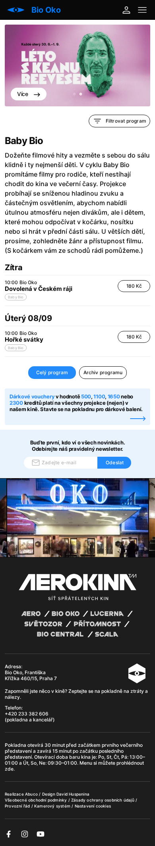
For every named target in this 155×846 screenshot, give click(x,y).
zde (9, 769)
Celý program (52, 372)
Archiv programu (103, 372)
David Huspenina (72, 794)
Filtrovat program (126, 121)
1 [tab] (74, 94)
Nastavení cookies (93, 806)
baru (75, 757)
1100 (99, 396)
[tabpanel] (77, 65)
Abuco (31, 794)
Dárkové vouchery (32, 396)
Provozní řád (18, 806)
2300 (16, 403)
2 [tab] (81, 94)
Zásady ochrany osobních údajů (103, 800)
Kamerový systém (53, 806)
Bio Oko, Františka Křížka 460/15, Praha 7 (31, 675)
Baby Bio (15, 297)
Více (23, 93)
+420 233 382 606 (26, 714)
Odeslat (115, 462)
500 (86, 396)
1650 (114, 396)
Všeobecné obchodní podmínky (36, 800)
